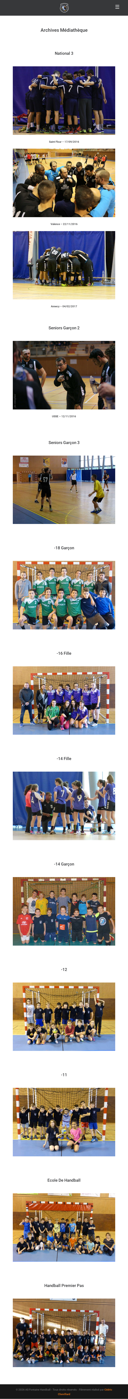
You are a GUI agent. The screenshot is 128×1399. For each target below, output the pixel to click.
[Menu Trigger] (117, 6)
